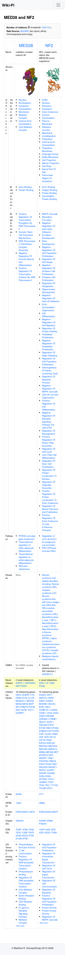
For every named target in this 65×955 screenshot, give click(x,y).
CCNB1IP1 (44, 709)
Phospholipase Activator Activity (27, 846)
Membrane (24, 111)
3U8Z (47, 829)
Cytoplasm (24, 105)
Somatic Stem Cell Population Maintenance (26, 235)
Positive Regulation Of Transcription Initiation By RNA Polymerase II (27, 274)
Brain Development (48, 242)
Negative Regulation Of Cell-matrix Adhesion (48, 227)
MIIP (31, 703)
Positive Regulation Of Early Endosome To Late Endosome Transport (50, 522)
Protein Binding (26, 190)
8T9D (31, 835)
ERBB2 (42, 731)
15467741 (45, 27)
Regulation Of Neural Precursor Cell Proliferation (50, 509)
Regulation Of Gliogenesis (48, 285)
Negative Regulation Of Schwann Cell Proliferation (48, 269)
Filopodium (47, 139)
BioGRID (24, 31)
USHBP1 (20, 712)
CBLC (47, 706)
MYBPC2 (43, 755)
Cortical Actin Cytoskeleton (25, 122)
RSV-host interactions (24, 567)
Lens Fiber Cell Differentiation (49, 456)
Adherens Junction (46, 128)
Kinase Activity (49, 907)
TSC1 (47, 785)
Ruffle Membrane (50, 157)
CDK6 (42, 715)
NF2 (49, 45)
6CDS (47, 832)
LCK (32, 697)
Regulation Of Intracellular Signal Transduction (48, 858)
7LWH (54, 832)
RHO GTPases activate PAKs (49, 549)
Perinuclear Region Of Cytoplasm (47, 178)
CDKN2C (43, 718)
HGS (46, 737)
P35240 (42, 823)
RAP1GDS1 (21, 686)
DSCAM (43, 724)
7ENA (25, 829)
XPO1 (49, 788)
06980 (42, 802)
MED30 (30, 700)
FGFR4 (55, 731)
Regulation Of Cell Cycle (48, 450)
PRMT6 (24, 706)
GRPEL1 (20, 683)
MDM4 (42, 752)
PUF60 (31, 706)
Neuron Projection (50, 163)
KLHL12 (26, 697)
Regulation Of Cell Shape (48, 260)
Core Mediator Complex (25, 128)
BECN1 (52, 703)
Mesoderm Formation (47, 218)
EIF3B (42, 728)
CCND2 (53, 709)
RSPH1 (42, 770)
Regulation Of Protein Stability (49, 330)
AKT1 (49, 694)
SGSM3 (51, 773)
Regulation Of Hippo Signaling (49, 354)
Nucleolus (47, 105)
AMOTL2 (43, 697)
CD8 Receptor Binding (25, 903)
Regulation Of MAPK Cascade (50, 918)
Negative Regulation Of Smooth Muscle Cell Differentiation (26, 259)
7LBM (24, 832)
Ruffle (45, 99)
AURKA (49, 700)
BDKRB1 (43, 703)
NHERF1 (43, 758)
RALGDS (43, 767)
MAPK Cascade (50, 213)
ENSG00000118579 (25, 811)
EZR (49, 731)
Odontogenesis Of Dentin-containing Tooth (50, 370)
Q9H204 (20, 820)
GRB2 (19, 697)
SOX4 (48, 776)
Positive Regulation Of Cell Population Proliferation (49, 900)
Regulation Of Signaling (48, 891)
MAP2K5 (52, 746)
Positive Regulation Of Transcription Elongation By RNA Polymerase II (27, 221)
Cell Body (46, 166)
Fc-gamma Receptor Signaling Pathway (24, 912)
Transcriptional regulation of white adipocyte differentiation (26, 546)
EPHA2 (54, 728)
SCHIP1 (51, 770)
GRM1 (55, 734)
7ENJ (18, 832)
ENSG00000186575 (48, 811)
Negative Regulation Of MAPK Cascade (50, 388)
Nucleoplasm (25, 102)
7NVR (31, 832)
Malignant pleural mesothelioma (50, 658)
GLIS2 (48, 734)
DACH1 (42, 721)
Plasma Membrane (47, 122)
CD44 (49, 712)
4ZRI (53, 829)
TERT (51, 782)
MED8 (19, 703)
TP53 (41, 785)
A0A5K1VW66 (46, 820)
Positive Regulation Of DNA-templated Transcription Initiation (26, 862)
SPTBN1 (43, 779)
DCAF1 (50, 721)
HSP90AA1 (30, 683)
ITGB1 (49, 740)
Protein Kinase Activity (49, 912)
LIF (47, 683)
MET (56, 752)
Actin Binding (25, 187)
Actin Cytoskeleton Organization (48, 307)
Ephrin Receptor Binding (26, 897)
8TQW (19, 838)
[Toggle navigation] (58, 5)
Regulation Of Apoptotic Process (48, 379)
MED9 (25, 703)
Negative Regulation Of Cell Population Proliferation (49, 251)
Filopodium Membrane (47, 149)
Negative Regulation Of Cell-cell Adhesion (50, 298)
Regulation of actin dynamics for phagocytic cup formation (49, 540)
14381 (19, 802)
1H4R (41, 829)
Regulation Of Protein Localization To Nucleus (49, 474)
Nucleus (22, 99)
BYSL (41, 706)
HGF (41, 737)
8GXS (25, 835)
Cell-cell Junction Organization (50, 396)
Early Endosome (50, 111)
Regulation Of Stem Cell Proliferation (48, 463)
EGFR (51, 724)
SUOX (24, 709)
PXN (41, 764)
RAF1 (55, 764)
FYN (32, 694)
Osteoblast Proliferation (48, 336)
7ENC (31, 829)
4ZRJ (41, 832)
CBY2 (18, 694)
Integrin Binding (49, 190)
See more (20, 925)
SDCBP (42, 773)
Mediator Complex (23, 116)
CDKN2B (49, 715)
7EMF (19, 829)
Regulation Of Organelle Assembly (48, 484)
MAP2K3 (43, 746)
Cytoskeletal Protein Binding (49, 197)
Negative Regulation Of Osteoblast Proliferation (48, 345)
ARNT (42, 700)
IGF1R (42, 740)
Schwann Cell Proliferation (48, 279)
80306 (19, 794)
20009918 (46, 674)
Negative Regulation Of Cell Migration (48, 322)
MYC (51, 755)
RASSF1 (52, 767)
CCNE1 (42, 712)
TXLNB (42, 788)
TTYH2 (54, 785)
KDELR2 (50, 743)
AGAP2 (42, 694)
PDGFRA (43, 761)
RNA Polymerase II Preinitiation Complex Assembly (27, 245)
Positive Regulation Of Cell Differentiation (48, 405)
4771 (41, 794)
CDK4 (55, 712)
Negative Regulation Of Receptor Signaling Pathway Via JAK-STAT (48, 420)
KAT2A (42, 743)
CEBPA (25, 694)
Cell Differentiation (48, 315)
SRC (18, 709)
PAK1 (51, 758)
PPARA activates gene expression (27, 537)
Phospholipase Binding (26, 873)
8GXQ (19, 835)
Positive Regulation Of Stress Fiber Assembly (48, 441)
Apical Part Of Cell (49, 170)
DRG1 (42, 683)
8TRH (25, 838)
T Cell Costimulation (25, 852)
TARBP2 (43, 782)
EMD (48, 728)
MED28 (26, 45)
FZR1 (41, 734)
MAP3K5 (43, 749)
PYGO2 (48, 764)
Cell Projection (49, 160)
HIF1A (53, 737)
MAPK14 (52, 749)
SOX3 (42, 776)
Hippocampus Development (48, 291)
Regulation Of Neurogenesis (48, 432)
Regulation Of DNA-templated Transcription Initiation (26, 882)
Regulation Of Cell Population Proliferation (49, 361)
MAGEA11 (21, 700)
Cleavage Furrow (50, 154)
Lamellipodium (49, 136)
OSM (51, 683)
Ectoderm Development (48, 236)
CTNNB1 (52, 718)
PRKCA (52, 761)
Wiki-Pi (8, 5)
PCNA (42, 686)
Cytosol (45, 114)
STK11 (51, 779)
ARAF (51, 697)
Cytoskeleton (25, 108)
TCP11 (31, 709)
